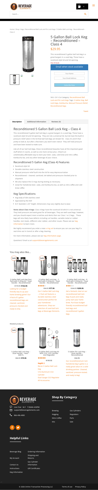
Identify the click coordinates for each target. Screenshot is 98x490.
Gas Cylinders (75, 411)
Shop (17, 29)
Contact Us (14, 465)
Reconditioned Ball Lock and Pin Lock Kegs (40, 29)
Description (17, 121)
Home (12, 29)
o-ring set (49, 228)
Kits (53, 422)
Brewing (55, 411)
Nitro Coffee (57, 418)
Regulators (74, 414)
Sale (71, 422)
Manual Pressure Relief (78, 103)
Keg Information (16, 472)
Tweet (85, 111)
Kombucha (63, 103)
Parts (72, 418)
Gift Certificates (34, 468)
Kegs (22, 29)
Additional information (36, 121)
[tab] (17, 122)
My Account (14, 458)
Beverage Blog (15, 451)
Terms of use (67, 487)
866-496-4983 (19, 415)
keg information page (52, 236)
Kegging (55, 414)
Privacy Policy (80, 487)
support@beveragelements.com (45, 240)
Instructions (14, 468)
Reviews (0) (56, 121)
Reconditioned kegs (58, 106)
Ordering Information (36, 451)
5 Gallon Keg (79, 100)
